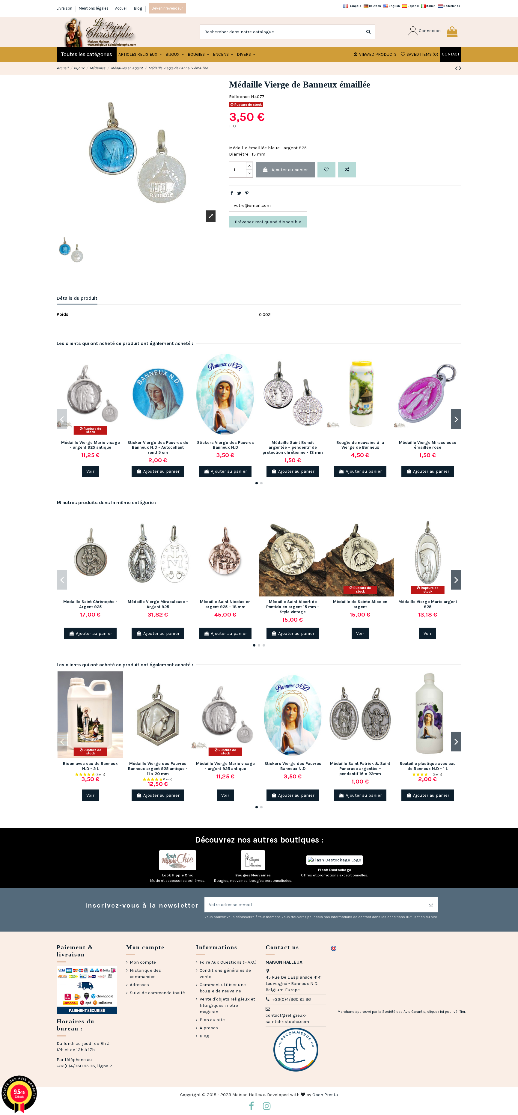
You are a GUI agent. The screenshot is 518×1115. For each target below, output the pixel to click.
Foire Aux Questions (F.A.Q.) (228, 962)
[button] (175, 54)
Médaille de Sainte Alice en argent (360, 604)
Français (354, 5)
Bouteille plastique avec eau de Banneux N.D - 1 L (428, 766)
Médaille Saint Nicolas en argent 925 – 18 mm (225, 604)
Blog (138, 8)
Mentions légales (94, 8)
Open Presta (325, 1094)
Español (413, 5)
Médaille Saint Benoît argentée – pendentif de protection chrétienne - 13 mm (293, 447)
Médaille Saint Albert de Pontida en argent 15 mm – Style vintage (293, 606)
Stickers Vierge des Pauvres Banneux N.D (225, 445)
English (394, 5)
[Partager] (232, 193)
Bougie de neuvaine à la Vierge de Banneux (360, 445)
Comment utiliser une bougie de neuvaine (223, 988)
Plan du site (212, 1019)
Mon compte (143, 962)
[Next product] (460, 68)
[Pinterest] (247, 193)
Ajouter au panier (290, 169)
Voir (90, 471)
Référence (239, 96)
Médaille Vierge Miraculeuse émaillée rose (427, 445)
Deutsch (374, 5)
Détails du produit (77, 298)
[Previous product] (457, 68)
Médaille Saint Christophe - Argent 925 (90, 604)
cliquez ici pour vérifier (446, 1011)
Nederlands (451, 5)
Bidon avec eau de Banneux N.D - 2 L (90, 766)
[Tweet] (239, 193)
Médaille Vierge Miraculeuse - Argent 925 (158, 604)
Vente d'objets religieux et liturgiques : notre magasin (227, 1005)
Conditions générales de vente (225, 973)
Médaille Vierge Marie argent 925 (427, 604)
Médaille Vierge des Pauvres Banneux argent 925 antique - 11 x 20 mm (158, 768)
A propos (209, 1027)
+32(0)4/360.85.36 (291, 999)
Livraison (65, 8)
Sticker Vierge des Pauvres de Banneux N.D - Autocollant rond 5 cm (157, 447)
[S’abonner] (431, 905)
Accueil (121, 8)
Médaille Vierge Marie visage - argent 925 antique (90, 445)
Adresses (139, 984)
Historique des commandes (145, 973)
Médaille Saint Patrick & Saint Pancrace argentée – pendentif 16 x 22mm (360, 768)
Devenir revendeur (167, 8)
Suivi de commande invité (157, 992)
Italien (431, 5)
